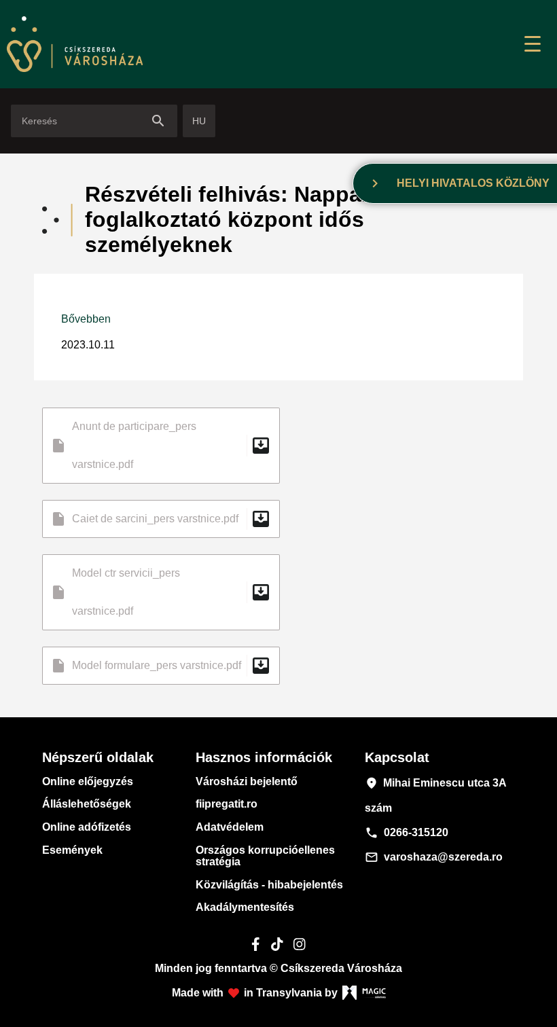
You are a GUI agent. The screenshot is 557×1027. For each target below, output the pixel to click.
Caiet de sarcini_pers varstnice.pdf (161, 519)
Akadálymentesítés (245, 907)
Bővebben (86, 319)
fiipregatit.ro (226, 804)
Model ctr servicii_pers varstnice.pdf (161, 592)
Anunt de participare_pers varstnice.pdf (161, 445)
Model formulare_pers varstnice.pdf (161, 666)
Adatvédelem (230, 827)
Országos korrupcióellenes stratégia (265, 856)
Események (72, 850)
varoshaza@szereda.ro (434, 857)
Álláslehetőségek (86, 804)
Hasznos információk (264, 757)
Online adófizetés (86, 827)
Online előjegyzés (87, 781)
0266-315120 (406, 833)
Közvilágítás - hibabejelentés (269, 884)
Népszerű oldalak (98, 757)
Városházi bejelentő (247, 781)
